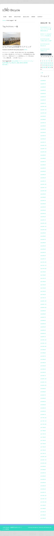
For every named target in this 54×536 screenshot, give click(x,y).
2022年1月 (43, 259)
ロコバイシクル (29, 61)
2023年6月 (43, 203)
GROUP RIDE (17, 16)
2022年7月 (43, 239)
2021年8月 (43, 275)
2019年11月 (43, 343)
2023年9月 (43, 194)
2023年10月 (43, 190)
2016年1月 (43, 492)
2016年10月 (43, 463)
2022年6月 (43, 242)
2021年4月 (43, 288)
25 (43, 67)
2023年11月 (43, 187)
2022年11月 (43, 226)
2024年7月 (43, 161)
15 (50, 63)
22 (50, 65)
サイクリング (21, 61)
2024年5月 (43, 168)
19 (44, 65)
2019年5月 (43, 362)
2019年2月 (43, 372)
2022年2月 (43, 255)
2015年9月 (43, 505)
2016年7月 (43, 473)
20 (46, 65)
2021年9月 (43, 272)
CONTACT (39, 16)
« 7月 (41, 72)
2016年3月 (43, 485)
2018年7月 (43, 395)
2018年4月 (43, 404)
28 (48, 67)
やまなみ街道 (14, 61)
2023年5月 (43, 207)
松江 (15, 62)
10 (41, 63)
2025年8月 (43, 119)
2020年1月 (43, 336)
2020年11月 (43, 304)
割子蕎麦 (6, 62)
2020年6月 (43, 320)
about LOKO (26, 16)
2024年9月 (43, 155)
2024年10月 (43, 152)
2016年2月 (43, 489)
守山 (10, 62)
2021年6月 (43, 281)
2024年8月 (43, 158)
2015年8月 (43, 508)
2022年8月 (43, 236)
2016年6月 (43, 476)
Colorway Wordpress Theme (35, 527)
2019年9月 (43, 349)
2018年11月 (43, 382)
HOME (4, 16)
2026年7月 (43, 83)
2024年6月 (43, 165)
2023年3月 (43, 213)
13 (46, 63)
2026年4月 (43, 93)
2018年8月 (43, 391)
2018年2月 (43, 411)
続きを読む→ (5, 64)
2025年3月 (43, 135)
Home (3, 20)
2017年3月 (43, 447)
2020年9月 (43, 310)
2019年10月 (43, 346)
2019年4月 (43, 366)
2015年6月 (43, 515)
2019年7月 (43, 356)
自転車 (21, 62)
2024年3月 (43, 174)
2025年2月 (43, 139)
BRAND (33, 16)
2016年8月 (43, 469)
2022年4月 (43, 249)
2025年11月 (43, 109)
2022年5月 (43, 246)
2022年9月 (43, 233)
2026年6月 (43, 87)
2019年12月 (43, 340)
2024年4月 (43, 171)
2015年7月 (43, 511)
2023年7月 (43, 200)
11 (43, 63)
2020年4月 (43, 327)
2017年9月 (43, 427)
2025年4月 (43, 132)
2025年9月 (43, 116)
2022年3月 (43, 252)
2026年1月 (43, 103)
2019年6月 (43, 359)
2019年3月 (43, 369)
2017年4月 (43, 443)
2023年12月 (43, 184)
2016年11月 (43, 460)
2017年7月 (43, 434)
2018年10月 (43, 385)
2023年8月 (43, 197)
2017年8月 (43, 430)
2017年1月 (43, 453)
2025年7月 (43, 122)
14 (48, 63)
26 (44, 67)
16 (52, 63)
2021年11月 (43, 265)
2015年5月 (43, 518)
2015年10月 (43, 502)
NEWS (10, 16)
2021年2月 (43, 294)
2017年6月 (43, 437)
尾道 (13, 62)
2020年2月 (43, 333)
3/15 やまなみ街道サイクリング (16, 47)
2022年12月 (43, 223)
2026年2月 (43, 100)
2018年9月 (43, 388)
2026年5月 (43, 90)
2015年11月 (43, 498)
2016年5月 (43, 479)
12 (44, 63)
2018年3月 (43, 408)
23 (52, 65)
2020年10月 (43, 307)
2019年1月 (43, 375)
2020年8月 (43, 314)
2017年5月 (43, 440)
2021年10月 (43, 268)
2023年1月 (43, 220)
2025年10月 (43, 113)
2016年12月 (43, 456)
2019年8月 (43, 353)
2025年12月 (43, 106)
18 (43, 65)
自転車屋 (25, 62)
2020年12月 (43, 301)
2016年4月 (43, 482)
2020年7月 (43, 317)
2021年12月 (43, 262)
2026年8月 (43, 80)
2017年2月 (43, 450)
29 (50, 67)
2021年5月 (43, 284)
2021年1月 (43, 297)
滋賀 (18, 62)
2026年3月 (43, 96)
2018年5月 (43, 401)
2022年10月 (43, 229)
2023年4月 (43, 210)
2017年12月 (43, 417)
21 (48, 65)
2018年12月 (43, 378)
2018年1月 (43, 414)
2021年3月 (43, 291)
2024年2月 (43, 177)
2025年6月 (43, 126)
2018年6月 (43, 398)
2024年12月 (43, 145)
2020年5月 (43, 323)
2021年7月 (43, 278)
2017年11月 (43, 421)
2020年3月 (43, 330)
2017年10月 (43, 424)
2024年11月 (43, 148)
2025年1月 (43, 142)
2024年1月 (43, 181)
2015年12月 (43, 495)
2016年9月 (43, 466)
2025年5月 (43, 129)
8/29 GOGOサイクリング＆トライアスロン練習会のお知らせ (46, 28)
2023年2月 (43, 216)
